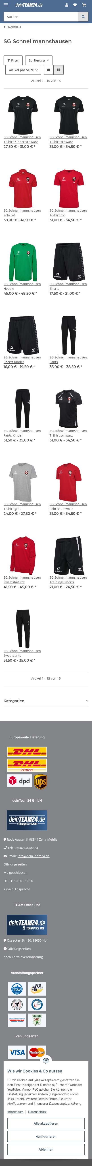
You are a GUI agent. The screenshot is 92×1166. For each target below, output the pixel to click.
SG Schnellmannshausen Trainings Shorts (68, 579)
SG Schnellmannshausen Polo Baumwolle (68, 506)
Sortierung (37, 60)
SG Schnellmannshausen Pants (68, 359)
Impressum (15, 1112)
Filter (14, 60)
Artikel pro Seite (21, 70)
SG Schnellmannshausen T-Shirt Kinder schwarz (22, 139)
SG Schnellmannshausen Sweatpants (22, 653)
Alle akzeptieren (46, 1123)
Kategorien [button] (14, 701)
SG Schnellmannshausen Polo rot (22, 212)
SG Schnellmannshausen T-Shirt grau (22, 506)
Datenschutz (37, 1112)
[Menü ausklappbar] (6, 3)
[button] (67, 4)
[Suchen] (83, 16)
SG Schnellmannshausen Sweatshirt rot (22, 579)
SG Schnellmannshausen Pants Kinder (22, 432)
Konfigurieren (46, 1136)
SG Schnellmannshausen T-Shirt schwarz (68, 139)
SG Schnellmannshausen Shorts (68, 286)
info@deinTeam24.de (34, 856)
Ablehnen (46, 1149)
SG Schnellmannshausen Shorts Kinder (22, 359)
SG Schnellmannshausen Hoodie (22, 286)
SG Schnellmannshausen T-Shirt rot (68, 212)
